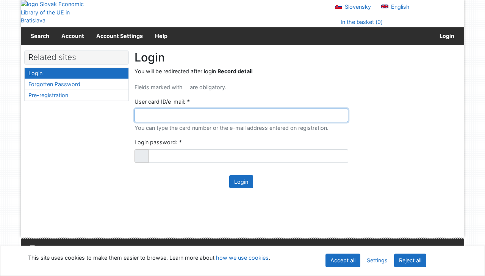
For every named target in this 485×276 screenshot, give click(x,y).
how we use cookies (242, 257)
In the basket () (361, 22)
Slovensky (357, 6)
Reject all (410, 260)
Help (161, 36)
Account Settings (119, 36)
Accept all (342, 260)
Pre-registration (48, 95)
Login (445, 36)
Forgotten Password (54, 84)
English (400, 6)
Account (72, 36)
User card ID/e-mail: (162, 101)
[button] (142, 156)
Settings (377, 260)
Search (40, 36)
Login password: (158, 142)
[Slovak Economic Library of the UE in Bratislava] (53, 12)
